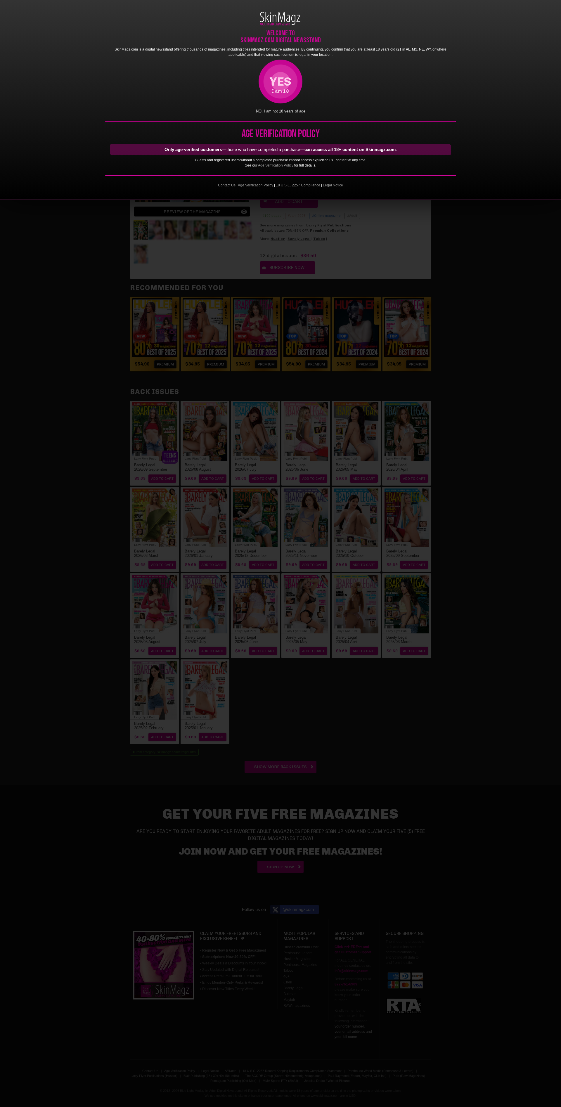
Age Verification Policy (275, 165)
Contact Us (227, 185)
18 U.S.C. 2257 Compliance (298, 185)
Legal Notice (333, 185)
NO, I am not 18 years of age (280, 111)
